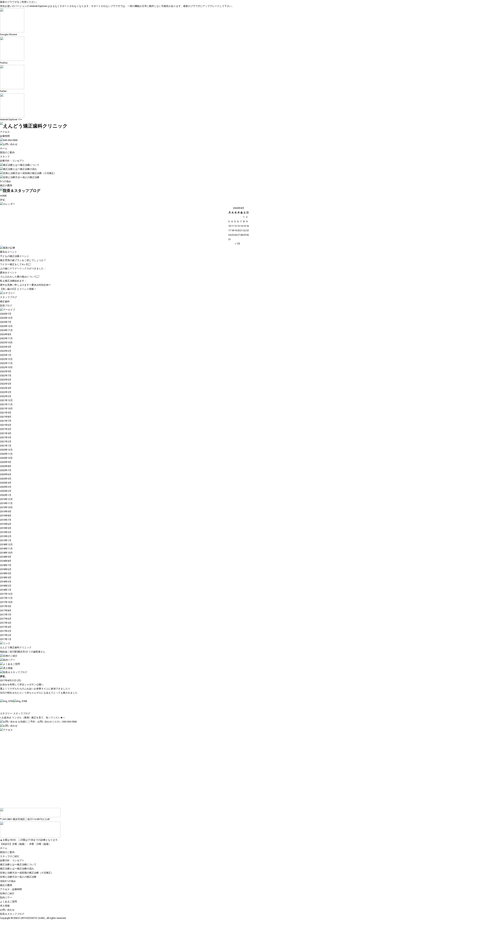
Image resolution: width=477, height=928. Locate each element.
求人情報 (5, 905)
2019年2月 (5, 536)
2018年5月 (5, 573)
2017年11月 (6, 598)
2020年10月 (6, 458)
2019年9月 (5, 511)
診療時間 (5, 136)
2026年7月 (5, 313)
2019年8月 (5, 515)
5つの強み (5, 181)
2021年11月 (6, 404)
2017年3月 (5, 631)
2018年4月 (5, 577)
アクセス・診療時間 (11, 889)
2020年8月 (5, 466)
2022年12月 (6, 359)
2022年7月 (5, 375)
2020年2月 (5, 491)
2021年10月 (6, 408)
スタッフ (5, 156)
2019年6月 (5, 524)
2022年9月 (5, 371)
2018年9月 (5, 556)
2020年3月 (5, 486)
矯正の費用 (6, 185)
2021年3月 (5, 437)
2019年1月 (5, 540)
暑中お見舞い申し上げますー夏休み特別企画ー (25, 284)
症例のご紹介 (7, 893)
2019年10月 (6, 507)
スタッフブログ (8, 297)
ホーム (3, 148)
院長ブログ (6, 305)
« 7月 (237, 243)
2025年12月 (6, 317)
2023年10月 (6, 342)
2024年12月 (6, 326)
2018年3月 (5, 581)
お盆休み (6, 717)
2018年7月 (5, 565)
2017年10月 (6, 602)
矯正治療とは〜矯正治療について (18, 864)
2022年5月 (5, 383)
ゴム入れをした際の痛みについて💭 (19, 276)
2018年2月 (5, 585)
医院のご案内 (7, 152)
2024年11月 (6, 330)
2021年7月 (5, 420)
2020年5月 (5, 478)
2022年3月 (5, 392)
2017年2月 (5, 635)
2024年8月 (5, 334)
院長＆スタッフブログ (12, 914)
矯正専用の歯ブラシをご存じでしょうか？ (23, 260)
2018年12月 (6, 544)
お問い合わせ (7, 909)
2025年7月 (5, 322)
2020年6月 (5, 474)
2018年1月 (5, 589)
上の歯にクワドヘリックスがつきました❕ (23, 268)
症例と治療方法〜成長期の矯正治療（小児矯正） (26, 872)
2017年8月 (5, 610)
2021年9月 (5, 412)
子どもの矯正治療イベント (14, 256)
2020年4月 (5, 482)
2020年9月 (5, 462)
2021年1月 (5, 445)
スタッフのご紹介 (9, 856)
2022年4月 (5, 388)
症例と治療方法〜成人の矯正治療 (18, 876)
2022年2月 (5, 396)
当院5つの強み (8, 881)
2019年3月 (5, 532)
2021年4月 (5, 433)
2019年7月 (5, 519)
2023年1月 (5, 355)
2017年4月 (5, 627)
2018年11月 (6, 548)
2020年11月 (6, 453)
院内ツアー (6, 897)
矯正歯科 (5, 301)
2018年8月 (5, 560)
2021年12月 (6, 400)
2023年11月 (6, 338)
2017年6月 (5, 618)
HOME (3, 195)
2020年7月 (5, 470)
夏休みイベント (8, 251)
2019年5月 (5, 528)
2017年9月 (5, 606)
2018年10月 (6, 552)
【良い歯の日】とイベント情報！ (18, 289)
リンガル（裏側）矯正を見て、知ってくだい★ (37, 717)
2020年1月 (5, 495)
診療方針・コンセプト (12, 160)
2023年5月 (5, 346)
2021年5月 (5, 429)
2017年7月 (5, 614)
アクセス (5, 132)
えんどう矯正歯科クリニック (15, 647)
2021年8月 (5, 416)
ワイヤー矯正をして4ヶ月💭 (15, 264)
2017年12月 (6, 593)
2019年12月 (6, 499)
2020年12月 (6, 449)
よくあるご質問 (8, 901)
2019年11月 (6, 503)
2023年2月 (5, 350)
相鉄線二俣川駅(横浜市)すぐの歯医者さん (22, 651)
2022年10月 (6, 367)
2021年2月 (5, 441)
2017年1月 (5, 639)
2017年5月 (5, 622)
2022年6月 (5, 379)
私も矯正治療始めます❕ (13, 280)
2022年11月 (6, 363)
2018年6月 (5, 569)
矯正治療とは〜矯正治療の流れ (17, 868)
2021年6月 (5, 425)
